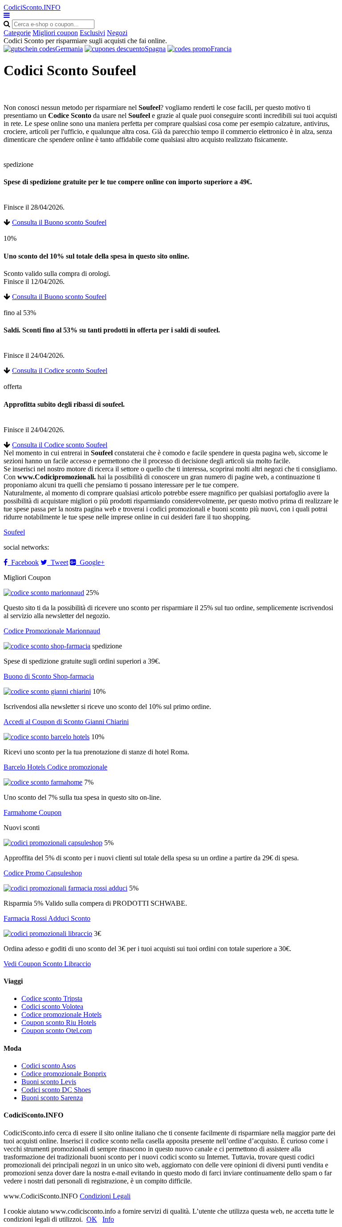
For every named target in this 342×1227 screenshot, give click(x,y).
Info (108, 1219)
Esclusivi (92, 32)
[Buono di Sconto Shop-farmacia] (47, 646)
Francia (221, 49)
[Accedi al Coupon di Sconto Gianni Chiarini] (47, 691)
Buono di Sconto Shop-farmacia (49, 676)
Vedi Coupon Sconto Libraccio (47, 964)
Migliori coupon (55, 32)
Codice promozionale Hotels (61, 1014)
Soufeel (14, 532)
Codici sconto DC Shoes (56, 1089)
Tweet (57, 562)
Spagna (155, 49)
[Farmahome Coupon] (43, 782)
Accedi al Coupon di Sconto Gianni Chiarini (66, 721)
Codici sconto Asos (48, 1065)
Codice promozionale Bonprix (63, 1073)
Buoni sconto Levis (48, 1081)
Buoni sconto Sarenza (52, 1097)
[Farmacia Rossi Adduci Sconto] (65, 888)
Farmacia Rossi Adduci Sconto (47, 918)
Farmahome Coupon (32, 812)
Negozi (117, 32)
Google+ (90, 562)
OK (91, 1219)
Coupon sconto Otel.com (56, 1030)
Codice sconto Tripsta (51, 998)
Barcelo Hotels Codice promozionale (55, 767)
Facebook (23, 562)
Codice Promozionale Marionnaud (52, 631)
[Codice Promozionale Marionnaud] (44, 592)
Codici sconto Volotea (52, 1006)
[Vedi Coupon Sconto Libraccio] (48, 933)
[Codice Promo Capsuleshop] (53, 842)
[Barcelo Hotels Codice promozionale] (47, 737)
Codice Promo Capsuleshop (43, 873)
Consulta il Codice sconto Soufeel (59, 370)
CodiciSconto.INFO (32, 7)
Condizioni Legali (105, 1196)
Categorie (17, 32)
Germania (69, 49)
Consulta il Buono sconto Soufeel (59, 222)
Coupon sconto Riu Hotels (58, 1022)
